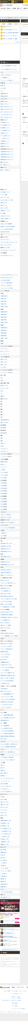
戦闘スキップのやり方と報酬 (6, 604)
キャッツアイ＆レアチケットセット (7, 778)
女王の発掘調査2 (4, 501)
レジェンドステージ (4, 348)
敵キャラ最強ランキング (5, 164)
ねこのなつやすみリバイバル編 (7, 200)
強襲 (1, 438)
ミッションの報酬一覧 (5, 670)
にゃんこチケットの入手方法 (6, 646)
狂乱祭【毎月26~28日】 (5, 231)
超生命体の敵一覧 (4, 884)
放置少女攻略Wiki (15, 1003)
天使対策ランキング (4, 133)
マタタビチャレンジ (4, 451)
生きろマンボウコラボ (5, 197)
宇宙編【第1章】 (4, 330)
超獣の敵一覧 (3, 881)
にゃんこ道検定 (4, 535)
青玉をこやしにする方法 (5, 628)
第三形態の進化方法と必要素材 (7, 614)
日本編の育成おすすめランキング (7, 151)
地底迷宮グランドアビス (5, 210)
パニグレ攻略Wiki (15, 1006)
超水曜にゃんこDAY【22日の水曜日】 (8, 226)
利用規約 (13, 987)
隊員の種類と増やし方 (5, 720)
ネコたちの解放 (4, 477)
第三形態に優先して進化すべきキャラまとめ (9, 617)
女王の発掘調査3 (4, 504)
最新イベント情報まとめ (5, 170)
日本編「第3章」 (4, 303)
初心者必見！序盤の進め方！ (6, 572)
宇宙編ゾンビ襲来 (4, 338)
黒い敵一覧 (3, 857)
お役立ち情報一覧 (4, 688)
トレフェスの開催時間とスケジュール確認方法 (9, 635)
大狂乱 (2, 380)
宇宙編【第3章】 (4, 335)
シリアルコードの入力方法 (6, 707)
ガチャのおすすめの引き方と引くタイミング (9, 274)
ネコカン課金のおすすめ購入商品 (7, 757)
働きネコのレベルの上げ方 (6, 593)
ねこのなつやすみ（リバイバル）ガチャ (8, 250)
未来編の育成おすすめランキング (7, 154)
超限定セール (3, 770)
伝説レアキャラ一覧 (4, 802)
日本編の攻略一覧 (4, 296)
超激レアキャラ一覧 (4, 804)
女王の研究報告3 (4, 488)
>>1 (24, 120)
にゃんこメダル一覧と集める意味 (7, 680)
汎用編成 (14, 8)
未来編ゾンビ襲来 (4, 322)
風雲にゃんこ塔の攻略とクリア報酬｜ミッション (11, 38)
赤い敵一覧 (3, 855)
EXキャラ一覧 (3, 812)
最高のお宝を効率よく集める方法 (7, 633)
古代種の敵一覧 (4, 876)
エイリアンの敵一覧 (4, 868)
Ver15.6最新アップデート (5, 192)
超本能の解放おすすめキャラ (6, 551)
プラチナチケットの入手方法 (6, 285)
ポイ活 (9, 1)
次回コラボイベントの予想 (6, 517)
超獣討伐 (2, 396)
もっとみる (17, 41)
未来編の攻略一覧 (4, 311)
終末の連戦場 (3, 427)
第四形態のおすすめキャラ (6, 561)
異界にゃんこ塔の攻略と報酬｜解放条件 (10, 32)
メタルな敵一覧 (4, 862)
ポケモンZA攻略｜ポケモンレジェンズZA (19, 991)
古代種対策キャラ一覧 (5, 841)
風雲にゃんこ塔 (4, 202)
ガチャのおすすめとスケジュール (7, 255)
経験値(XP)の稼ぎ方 (4, 651)
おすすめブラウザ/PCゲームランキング (10, 949)
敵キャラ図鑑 (3, 849)
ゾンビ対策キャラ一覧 (5, 836)
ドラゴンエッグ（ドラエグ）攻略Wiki (18, 1008)
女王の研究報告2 (4, 485)
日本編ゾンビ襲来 (4, 306)
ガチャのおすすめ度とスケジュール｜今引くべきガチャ (11, 29)
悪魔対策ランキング (4, 143)
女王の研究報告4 (4, 490)
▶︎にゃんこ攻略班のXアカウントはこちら (9, 69)
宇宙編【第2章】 (4, 333)
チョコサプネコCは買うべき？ (6, 791)
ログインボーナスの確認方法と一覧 (7, 672)
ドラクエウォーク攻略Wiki (16, 998)
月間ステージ (3, 443)
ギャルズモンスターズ (5, 239)
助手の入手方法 (4, 738)
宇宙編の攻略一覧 (4, 327)
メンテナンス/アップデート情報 (7, 696)
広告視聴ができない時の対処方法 (7, 701)
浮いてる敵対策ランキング (6, 125)
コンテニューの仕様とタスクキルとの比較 (9, 598)
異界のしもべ (3, 464)
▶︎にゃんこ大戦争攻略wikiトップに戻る (8, 65)
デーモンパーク (4, 467)
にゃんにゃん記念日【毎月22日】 (7, 229)
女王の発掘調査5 (4, 509)
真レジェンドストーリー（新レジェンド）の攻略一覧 (11, 35)
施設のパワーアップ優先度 (6, 625)
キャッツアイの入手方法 (5, 654)
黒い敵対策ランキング (5, 127)
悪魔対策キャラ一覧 (4, 844)
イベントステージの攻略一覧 (6, 456)
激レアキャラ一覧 (4, 807)
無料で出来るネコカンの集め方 (7, 643)
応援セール (3, 765)
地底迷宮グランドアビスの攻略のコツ (8, 522)
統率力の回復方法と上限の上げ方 (7, 596)
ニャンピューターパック (5, 781)
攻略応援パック (4, 775)
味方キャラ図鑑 (4, 799)
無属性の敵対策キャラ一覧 (6, 820)
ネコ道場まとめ (4, 533)
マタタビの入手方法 (4, 657)
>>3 (24, 81)
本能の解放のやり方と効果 (6, 546)
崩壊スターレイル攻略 (16, 996)
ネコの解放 (3, 469)
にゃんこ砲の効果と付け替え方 (7, 728)
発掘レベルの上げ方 (4, 422)
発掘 (1, 417)
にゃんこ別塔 (3, 367)
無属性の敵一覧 (4, 852)
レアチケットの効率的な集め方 (7, 282)
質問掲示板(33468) (4, 96)
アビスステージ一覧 (4, 388)
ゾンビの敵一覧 (4, 873)
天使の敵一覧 (3, 865)
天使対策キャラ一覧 (4, 839)
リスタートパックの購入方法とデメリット (9, 583)
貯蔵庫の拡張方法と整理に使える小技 (8, 675)
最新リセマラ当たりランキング (7, 106)
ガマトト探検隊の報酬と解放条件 (7, 715)
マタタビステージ (4, 448)
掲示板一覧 (3, 85)
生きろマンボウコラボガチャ (6, 244)
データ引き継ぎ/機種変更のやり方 (7, 694)
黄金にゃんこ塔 (4, 364)
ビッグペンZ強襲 (4, 194)
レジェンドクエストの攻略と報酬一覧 (8, 527)
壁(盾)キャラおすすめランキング (7, 109)
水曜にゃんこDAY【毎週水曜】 (7, 223)
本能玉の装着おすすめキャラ (6, 556)
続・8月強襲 (3, 213)
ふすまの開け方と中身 (5, 683)
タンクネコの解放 (4, 472)
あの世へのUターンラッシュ (6, 216)
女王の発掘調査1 (4, 498)
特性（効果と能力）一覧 (5, 897)
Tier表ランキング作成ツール (6, 75)
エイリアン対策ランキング (6, 135)
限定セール (3, 767)
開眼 (1, 411)
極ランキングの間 (4, 208)
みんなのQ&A (3, 8)
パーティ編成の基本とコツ (6, 590)
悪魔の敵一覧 (3, 878)
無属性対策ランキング (5, 146)
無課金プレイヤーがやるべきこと (7, 575)
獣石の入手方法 (4, 659)
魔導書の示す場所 (4, 461)
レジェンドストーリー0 (5, 354)
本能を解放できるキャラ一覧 (6, 543)
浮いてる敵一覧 (4, 860)
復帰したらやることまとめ (6, 691)
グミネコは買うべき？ (5, 788)
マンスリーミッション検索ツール (7, 80)
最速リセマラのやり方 (5, 580)
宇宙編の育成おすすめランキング (7, 156)
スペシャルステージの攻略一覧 (7, 372)
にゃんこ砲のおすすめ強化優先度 (7, 730)
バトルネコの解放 (4, 475)
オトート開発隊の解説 (5, 725)
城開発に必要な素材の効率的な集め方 (8, 736)
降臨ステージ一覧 (4, 385)
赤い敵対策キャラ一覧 (5, 823)
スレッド (16, 24)
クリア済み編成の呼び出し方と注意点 (8, 606)
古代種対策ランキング (5, 141)
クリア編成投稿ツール (5, 77)
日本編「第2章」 (4, 301)
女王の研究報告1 (4, 482)
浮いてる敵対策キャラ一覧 (6, 828)
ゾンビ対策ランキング (5, 138)
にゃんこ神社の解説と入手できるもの (8, 717)
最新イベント (19, 8)
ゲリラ (2, 393)
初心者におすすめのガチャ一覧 (7, 277)
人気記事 (3, 24)
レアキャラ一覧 (4, 810)
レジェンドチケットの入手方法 (7, 288)
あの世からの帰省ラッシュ (6, 218)
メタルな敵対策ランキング (6, 130)
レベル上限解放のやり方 (5, 620)
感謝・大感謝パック (4, 773)
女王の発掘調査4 (4, 506)
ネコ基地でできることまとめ (6, 664)
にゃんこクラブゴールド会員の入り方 (8, 759)
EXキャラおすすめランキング (6, 117)
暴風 (1, 401)
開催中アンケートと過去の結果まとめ (8, 752)
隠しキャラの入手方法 (5, 622)
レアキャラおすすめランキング (7, 114)
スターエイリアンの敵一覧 (6, 870)
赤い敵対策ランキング (5, 122)
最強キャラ (9, 8)
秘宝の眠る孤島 (4, 432)
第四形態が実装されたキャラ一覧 (7, 564)
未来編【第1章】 (4, 314)
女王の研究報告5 (4, 493)
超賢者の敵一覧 (4, 886)
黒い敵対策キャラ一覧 (5, 825)
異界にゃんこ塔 (4, 205)
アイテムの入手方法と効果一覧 (7, 892)
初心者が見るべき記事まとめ (6, 569)
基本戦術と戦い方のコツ (5, 588)
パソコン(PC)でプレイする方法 (7, 704)
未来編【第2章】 (4, 317)
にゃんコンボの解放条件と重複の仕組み (8, 746)
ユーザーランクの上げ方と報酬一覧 (7, 667)
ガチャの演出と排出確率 (5, 280)
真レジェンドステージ (5, 351)
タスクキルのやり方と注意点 (6, 601)
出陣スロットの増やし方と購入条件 (7, 678)
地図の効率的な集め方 (5, 419)
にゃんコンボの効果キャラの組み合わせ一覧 (9, 744)
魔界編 (2, 343)
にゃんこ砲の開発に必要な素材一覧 (7, 733)
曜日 (1, 406)
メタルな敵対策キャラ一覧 (6, 831)
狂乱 (1, 377)
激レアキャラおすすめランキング (7, 111)
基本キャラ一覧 (4, 815)
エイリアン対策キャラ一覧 (6, 833)
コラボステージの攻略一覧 (6, 514)
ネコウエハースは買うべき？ (6, 786)
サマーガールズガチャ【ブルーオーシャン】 (9, 242)
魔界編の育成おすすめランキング (7, 159)
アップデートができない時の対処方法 (8, 699)
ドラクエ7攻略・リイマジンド (17, 993)
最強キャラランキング (7, 26)
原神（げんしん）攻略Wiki (16, 1000)
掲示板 (10, 24)
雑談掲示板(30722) (4, 93)
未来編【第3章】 (4, 319)
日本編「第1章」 (4, 298)
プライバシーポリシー (21, 987)
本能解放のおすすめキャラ (6, 548)
